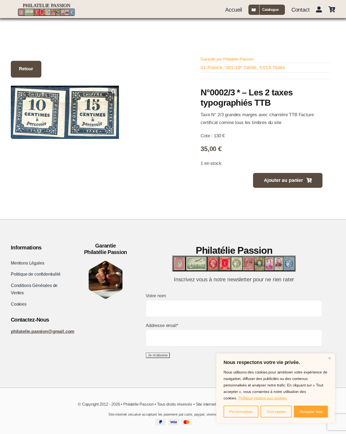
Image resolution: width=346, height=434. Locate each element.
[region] (275, 388)
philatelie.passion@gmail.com (42, 331)
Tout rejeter (276, 411)
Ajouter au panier (283, 180)
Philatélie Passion (138, 404)
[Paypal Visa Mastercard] (173, 421)
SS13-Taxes (272, 67)
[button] (113, 91)
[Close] (329, 358)
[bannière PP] (46, 10)
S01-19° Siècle (241, 67)
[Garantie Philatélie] (105, 263)
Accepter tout (311, 411)
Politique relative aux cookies (262, 398)
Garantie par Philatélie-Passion (227, 59)
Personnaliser (241, 411)
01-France (211, 67)
